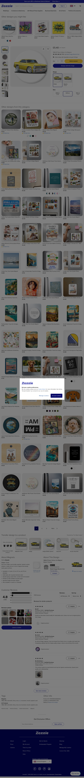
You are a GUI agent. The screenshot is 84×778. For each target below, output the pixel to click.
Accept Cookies (56, 396)
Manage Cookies (44, 396)
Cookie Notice (41, 389)
